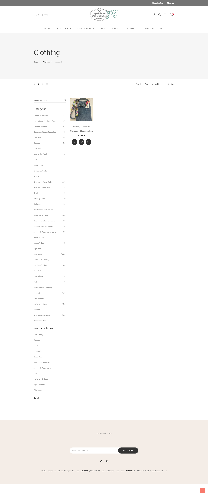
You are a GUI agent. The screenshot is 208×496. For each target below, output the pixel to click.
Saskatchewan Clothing (50, 287)
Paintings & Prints (50, 265)
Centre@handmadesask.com (156, 470)
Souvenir (50, 293)
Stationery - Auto (50, 304)
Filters (172, 84)
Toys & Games (39, 384)
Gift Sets (50, 176)
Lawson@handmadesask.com (113, 470)
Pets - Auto (50, 270)
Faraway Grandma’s (81, 126)
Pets (35, 373)
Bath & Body (38, 334)
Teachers (50, 309)
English (36, 14)
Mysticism (50, 248)
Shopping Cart (157, 3)
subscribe (128, 450)
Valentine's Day (50, 320)
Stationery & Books (41, 379)
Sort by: (139, 84)
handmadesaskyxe (104, 433)
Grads (50, 193)
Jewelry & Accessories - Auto (50, 232)
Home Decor (38, 357)
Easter (50, 159)
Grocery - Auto (50, 198)
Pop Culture (50, 276)
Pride (50, 282)
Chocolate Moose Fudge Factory (50, 132)
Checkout (170, 3)
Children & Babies (50, 126)
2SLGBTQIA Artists (50, 115)
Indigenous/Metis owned (50, 226)
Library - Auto (50, 237)
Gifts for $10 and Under (50, 182)
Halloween (50, 204)
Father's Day (50, 165)
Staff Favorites (50, 298)
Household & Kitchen (42, 362)
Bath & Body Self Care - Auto (50, 121)
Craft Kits (50, 148)
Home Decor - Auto (50, 215)
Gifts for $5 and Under (50, 187)
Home (36, 61)
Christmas (50, 137)
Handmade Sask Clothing (50, 209)
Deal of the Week (50, 154)
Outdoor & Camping (50, 259)
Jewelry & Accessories (42, 368)
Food (36, 345)
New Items (50, 254)
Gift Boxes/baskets (50, 171)
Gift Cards (38, 351)
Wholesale (38, 390)
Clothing (46, 61)
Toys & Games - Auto (50, 315)
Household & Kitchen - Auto (50, 221)
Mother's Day (50, 243)
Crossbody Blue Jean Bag (81, 130)
